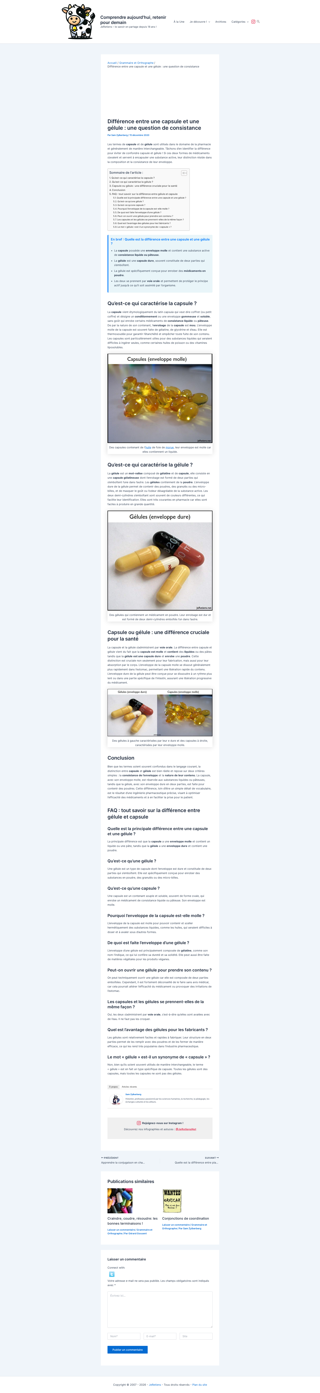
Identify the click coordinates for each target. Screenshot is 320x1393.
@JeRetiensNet (186, 1129)
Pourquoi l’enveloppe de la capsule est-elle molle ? (143, 208)
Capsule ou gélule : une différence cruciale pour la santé (144, 185)
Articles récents (129, 1087)
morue (170, 447)
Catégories (238, 21)
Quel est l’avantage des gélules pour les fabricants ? (144, 223)
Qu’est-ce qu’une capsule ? (131, 205)
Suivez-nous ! (254, 21)
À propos (113, 1087)
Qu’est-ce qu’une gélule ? (131, 201)
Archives (220, 21)
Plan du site (199, 1384)
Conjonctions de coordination (185, 1218)
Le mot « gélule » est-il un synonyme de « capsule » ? (145, 227)
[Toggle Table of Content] (182, 173)
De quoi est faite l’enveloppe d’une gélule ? (139, 212)
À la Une (179, 21)
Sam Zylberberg (133, 1094)
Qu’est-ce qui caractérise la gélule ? (132, 181)
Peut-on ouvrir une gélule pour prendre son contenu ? (145, 216)
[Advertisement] (160, 93)
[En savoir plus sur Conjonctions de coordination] (172, 1200)
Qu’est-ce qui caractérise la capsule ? (133, 177)
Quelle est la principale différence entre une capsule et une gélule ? (151, 197)
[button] (208, 21)
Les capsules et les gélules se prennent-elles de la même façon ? (150, 219)
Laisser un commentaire (121, 1229)
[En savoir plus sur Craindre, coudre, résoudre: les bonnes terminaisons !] (120, 1200)
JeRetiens (155, 1384)
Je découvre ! (198, 21)
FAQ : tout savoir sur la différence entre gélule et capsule (145, 194)
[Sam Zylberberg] (116, 1099)
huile (148, 447)
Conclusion (118, 190)
